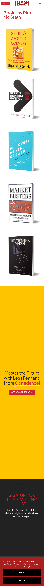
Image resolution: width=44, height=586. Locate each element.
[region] (22, 571)
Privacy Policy (29, 567)
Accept (22, 573)
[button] (40, 3)
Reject (22, 580)
